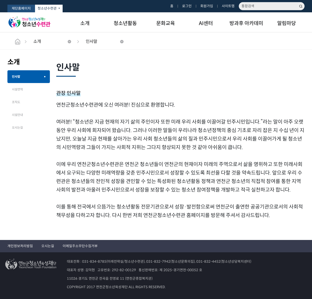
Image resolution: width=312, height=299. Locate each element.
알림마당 (286, 23)
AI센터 (206, 23)
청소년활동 (125, 23)
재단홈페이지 (21, 8)
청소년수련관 (48, 8)
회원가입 (206, 6)
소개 (85, 23)
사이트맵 (228, 6)
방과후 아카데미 (246, 23)
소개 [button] (37, 41)
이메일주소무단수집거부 (80, 246)
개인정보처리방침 (20, 246)
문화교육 (165, 23)
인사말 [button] (91, 41)
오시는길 (47, 246)
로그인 (187, 6)
